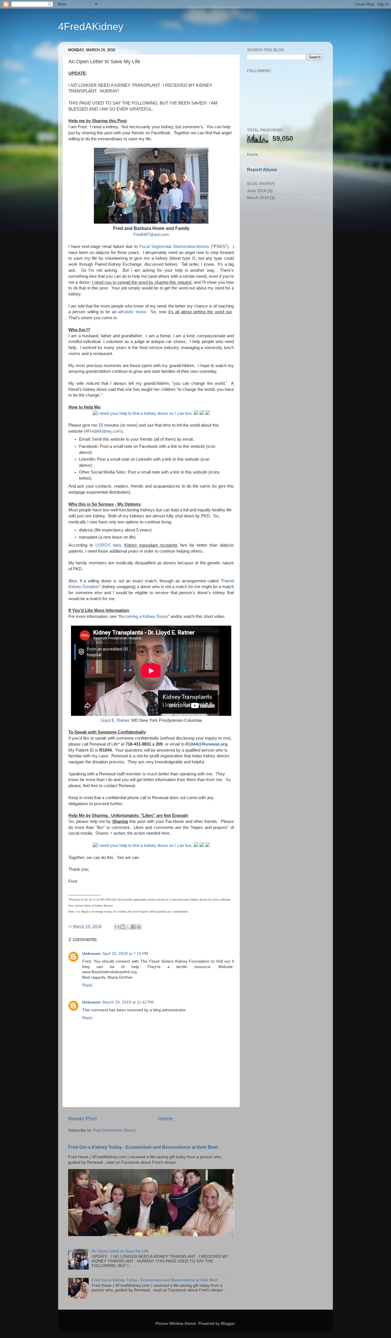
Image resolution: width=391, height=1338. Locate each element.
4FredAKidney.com (103, 431)
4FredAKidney (90, 26)
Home (165, 1119)
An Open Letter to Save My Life (120, 1251)
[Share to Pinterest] (139, 927)
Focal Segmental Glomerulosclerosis (174, 246)
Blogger (228, 1323)
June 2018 (256, 191)
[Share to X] (128, 927)
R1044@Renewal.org (206, 744)
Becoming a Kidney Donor (143, 616)
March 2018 (258, 198)
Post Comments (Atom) (114, 1130)
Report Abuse (262, 169)
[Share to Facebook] (133, 927)
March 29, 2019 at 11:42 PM (128, 1002)
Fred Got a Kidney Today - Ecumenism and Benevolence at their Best (143, 1147)
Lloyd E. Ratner (114, 720)
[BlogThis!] (122, 927)
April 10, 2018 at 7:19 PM (125, 953)
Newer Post (82, 1119)
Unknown (91, 953)
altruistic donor (132, 312)
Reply (87, 985)
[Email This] (117, 927)
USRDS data (108, 545)
